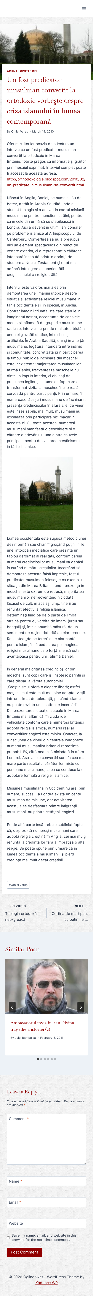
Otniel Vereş (19, 131)
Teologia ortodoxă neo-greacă (21, 913)
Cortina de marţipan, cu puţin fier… (70, 913)
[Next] (80, 1007)
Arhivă (12, 71)
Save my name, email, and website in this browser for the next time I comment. (44, 1237)
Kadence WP (46, 1283)
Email (15, 1202)
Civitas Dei (28, 71)
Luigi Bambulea (25, 1037)
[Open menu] (84, 8)
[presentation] (46, 986)
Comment (19, 1119)
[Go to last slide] (12, 1007)
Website (16, 1223)
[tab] (38, 1059)
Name (15, 1181)
